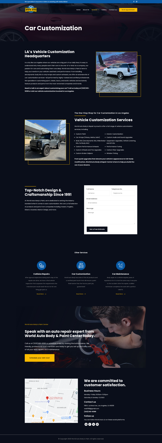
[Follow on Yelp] (93, 424)
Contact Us (113, 10)
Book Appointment (128, 10)
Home (78, 10)
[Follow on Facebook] (89, 424)
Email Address (91, 199)
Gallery (104, 10)
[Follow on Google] (86, 424)
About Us (86, 10)
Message (89, 208)
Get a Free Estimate (97, 229)
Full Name (90, 189)
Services (94, 10)
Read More (40, 294)
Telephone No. (116, 189)
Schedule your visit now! (39, 358)
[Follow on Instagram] (97, 424)
